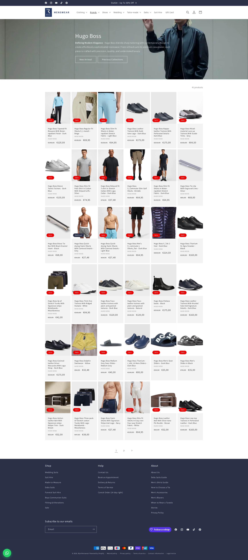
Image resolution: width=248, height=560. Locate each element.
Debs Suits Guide (159, 477)
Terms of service (139, 553)
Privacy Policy (157, 512)
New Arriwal (86, 59)
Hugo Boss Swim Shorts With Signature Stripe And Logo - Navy (110, 420)
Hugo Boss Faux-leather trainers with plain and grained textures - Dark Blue (109, 304)
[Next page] (132, 450)
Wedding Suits (51, 472)
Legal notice (171, 553)
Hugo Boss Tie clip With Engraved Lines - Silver (189, 188)
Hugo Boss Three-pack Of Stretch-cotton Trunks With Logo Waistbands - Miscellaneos (83, 423)
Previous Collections (112, 59)
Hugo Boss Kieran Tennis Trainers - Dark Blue (57, 188)
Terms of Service (105, 487)
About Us (155, 472)
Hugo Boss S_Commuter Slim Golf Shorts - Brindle (137, 188)
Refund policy (112, 553)
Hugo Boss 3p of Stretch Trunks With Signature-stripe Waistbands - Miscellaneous (56, 306)
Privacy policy (125, 553)
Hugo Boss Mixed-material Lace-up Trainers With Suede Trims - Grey (188, 132)
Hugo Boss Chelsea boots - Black (162, 302)
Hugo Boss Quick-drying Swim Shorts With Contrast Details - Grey (83, 247)
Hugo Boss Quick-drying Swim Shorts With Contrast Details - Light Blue (110, 247)
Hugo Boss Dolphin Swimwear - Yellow (82, 362)
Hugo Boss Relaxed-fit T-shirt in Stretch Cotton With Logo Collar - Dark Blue (110, 190)
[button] (82, 12)
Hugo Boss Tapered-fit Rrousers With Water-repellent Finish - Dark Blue (57, 132)
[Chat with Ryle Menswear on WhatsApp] (7, 553)
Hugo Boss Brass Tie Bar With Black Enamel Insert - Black (57, 246)
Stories (154, 507)
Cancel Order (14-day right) (110, 492)
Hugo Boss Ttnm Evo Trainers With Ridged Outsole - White (83, 303)
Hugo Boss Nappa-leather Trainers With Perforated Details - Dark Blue (162, 132)
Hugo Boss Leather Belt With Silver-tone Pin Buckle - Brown (162, 420)
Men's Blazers (157, 497)
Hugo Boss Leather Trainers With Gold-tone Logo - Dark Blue (136, 131)
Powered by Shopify (96, 553)
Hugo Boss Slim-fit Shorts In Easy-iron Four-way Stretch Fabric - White (135, 422)
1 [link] (116, 450)
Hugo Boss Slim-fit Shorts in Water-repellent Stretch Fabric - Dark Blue (162, 190)
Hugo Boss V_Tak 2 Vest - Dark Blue (162, 244)
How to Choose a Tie (160, 487)
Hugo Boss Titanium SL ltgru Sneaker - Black (189, 246)
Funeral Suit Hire (53, 492)
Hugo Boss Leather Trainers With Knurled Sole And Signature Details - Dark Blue (189, 304)
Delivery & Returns (106, 482)
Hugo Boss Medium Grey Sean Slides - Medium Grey (109, 363)
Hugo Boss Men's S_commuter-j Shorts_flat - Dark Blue (137, 246)
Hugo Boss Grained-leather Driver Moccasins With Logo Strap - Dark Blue (57, 364)
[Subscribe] (93, 529)
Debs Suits (50, 487)
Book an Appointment (108, 477)
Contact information (156, 553)
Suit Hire (49, 477)
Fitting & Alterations (54, 502)
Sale (47, 507)
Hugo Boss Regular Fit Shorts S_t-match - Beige (83, 131)
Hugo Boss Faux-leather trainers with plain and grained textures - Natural (136, 304)
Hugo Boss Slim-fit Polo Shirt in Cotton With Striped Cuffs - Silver (82, 190)
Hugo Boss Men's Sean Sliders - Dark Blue (163, 362)
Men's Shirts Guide (159, 482)
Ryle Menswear (83, 553)
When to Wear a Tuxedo (162, 502)
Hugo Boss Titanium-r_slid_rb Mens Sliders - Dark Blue (137, 363)
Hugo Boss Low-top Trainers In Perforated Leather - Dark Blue (189, 420)
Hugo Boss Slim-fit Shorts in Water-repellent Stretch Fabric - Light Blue (109, 132)
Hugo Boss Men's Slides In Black (187, 362)
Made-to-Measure (53, 482)
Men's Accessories (159, 492)
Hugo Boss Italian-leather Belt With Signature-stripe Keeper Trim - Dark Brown (56, 423)
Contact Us (103, 472)
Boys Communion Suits (56, 497)
